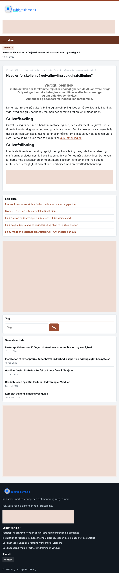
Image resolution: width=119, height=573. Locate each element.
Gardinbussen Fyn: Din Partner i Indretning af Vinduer (37, 382)
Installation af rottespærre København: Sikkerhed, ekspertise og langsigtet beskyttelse (57, 358)
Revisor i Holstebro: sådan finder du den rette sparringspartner (41, 204)
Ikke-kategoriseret (33, 70)
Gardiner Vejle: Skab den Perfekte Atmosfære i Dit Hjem (39, 370)
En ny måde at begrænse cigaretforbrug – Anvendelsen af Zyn (40, 231)
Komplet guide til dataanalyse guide (26, 393)
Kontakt (8, 559)
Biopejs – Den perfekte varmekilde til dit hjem (30, 211)
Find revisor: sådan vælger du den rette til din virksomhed (38, 218)
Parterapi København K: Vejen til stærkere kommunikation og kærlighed (41, 52)
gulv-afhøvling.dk (71, 137)
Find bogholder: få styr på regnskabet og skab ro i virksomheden (41, 225)
